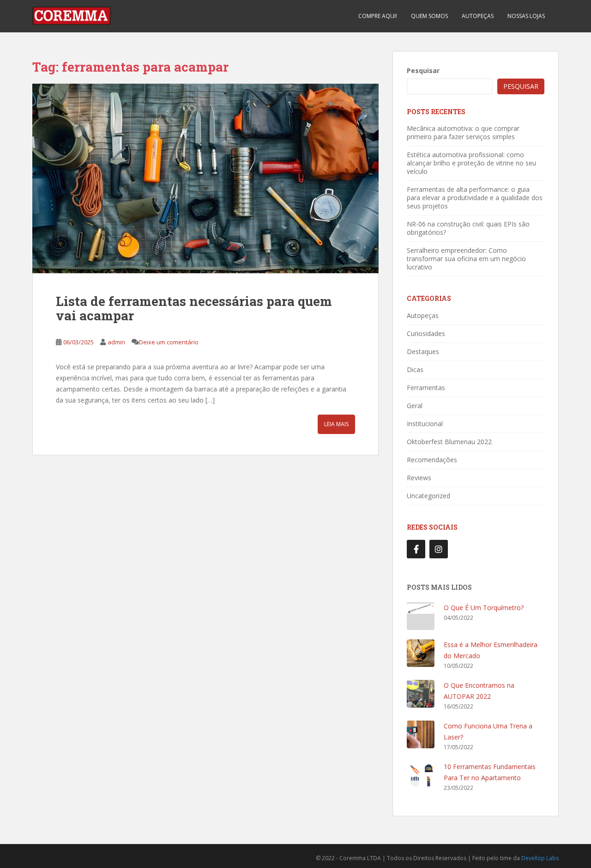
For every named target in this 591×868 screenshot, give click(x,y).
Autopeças (478, 16)
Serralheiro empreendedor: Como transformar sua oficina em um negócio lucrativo (466, 258)
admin (116, 342)
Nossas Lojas (526, 16)
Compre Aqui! (377, 16)
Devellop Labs (540, 858)
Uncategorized (428, 495)
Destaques (423, 351)
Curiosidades (426, 333)
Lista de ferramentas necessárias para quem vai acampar (194, 308)
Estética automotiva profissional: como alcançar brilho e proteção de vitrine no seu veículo (471, 163)
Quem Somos (429, 16)
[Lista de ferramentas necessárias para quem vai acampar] (205, 178)
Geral (414, 405)
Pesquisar (423, 70)
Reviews (419, 477)
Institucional (425, 423)
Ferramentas (426, 387)
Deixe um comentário (169, 342)
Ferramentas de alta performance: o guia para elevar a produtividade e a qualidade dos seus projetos (475, 197)
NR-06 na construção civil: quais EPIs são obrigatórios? (468, 228)
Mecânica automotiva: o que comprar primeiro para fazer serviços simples (463, 132)
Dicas (415, 369)
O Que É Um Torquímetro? (484, 607)
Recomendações (432, 459)
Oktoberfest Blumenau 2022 (449, 441)
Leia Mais (336, 424)
